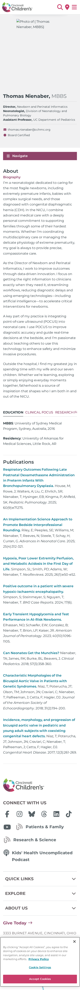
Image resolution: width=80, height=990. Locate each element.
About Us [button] (16, 908)
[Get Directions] (67, 7)
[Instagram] (19, 814)
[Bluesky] (32, 814)
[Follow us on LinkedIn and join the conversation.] (56, 814)
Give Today (14, 922)
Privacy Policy (39, 959)
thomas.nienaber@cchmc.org (29, 129)
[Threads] (44, 814)
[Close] (74, 941)
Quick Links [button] (19, 878)
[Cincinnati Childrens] (40, 785)
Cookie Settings (40, 967)
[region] (40, 962)
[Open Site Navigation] (74, 7)
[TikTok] (69, 814)
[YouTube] (7, 827)
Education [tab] (13, 412)
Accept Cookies (40, 979)
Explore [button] (15, 893)
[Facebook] (7, 814)
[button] (60, 7)
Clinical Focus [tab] (39, 412)
